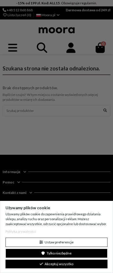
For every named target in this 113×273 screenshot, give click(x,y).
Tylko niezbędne (59, 253)
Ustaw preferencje (59, 242)
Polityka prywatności (21, 231)
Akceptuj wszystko (58, 264)
